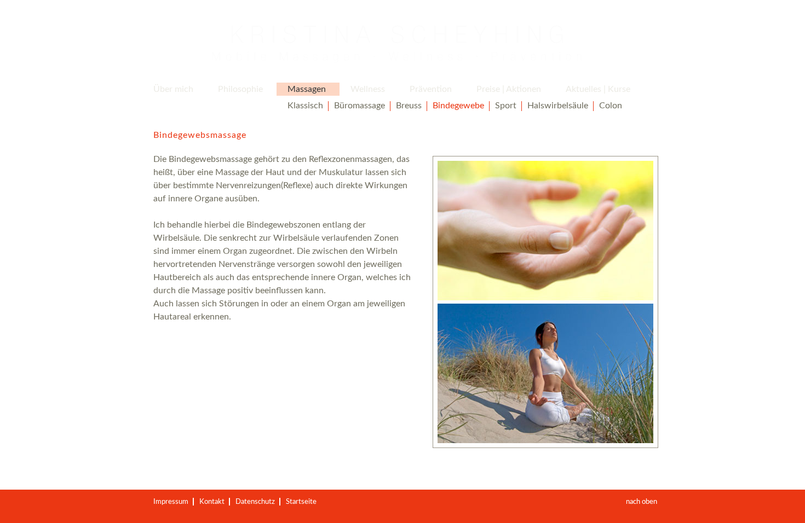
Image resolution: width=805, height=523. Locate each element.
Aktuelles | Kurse (598, 89)
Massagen (307, 89)
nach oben (641, 501)
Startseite (301, 501)
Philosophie (240, 89)
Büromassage (359, 105)
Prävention (431, 89)
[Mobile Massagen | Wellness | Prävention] (397, 44)
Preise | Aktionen (508, 89)
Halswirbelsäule (557, 105)
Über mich (173, 89)
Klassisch (305, 105)
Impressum (170, 501)
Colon (610, 105)
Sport (505, 105)
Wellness (367, 89)
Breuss (409, 105)
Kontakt (212, 501)
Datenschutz (255, 501)
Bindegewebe (458, 105)
